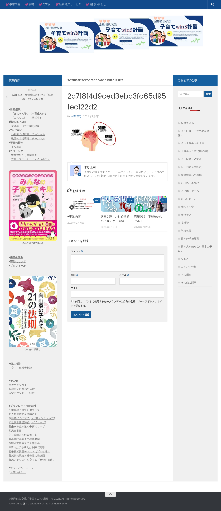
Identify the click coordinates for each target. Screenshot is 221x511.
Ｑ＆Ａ (185, 258)
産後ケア (186, 215)
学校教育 (186, 230)
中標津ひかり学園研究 (24, 155)
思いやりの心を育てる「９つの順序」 (33, 460)
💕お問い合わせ (96, 4)
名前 (75, 275)
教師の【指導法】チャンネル (28, 138)
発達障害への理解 (191, 175)
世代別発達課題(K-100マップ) (28, 422)
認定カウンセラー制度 (22, 393)
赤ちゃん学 (187, 207)
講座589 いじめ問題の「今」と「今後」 (115, 218)
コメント (77, 251)
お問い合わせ (18, 472)
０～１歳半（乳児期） (194, 143)
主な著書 (16, 147)
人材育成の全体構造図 (24, 414)
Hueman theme (58, 503)
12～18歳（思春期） (192, 167)
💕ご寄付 (45, 4)
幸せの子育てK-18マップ (25, 410)
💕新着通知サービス (68, 4)
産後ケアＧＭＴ (18, 384)
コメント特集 (188, 266)
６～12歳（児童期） (192, 159)
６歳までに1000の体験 (22, 389)
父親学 (185, 222)
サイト (74, 287)
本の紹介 (186, 274)
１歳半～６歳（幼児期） (195, 151)
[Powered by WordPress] (24, 504)
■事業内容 (74, 216)
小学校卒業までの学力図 (25, 439)
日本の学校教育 (190, 238)
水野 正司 (76, 116)
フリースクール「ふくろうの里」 (30, 159)
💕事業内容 (13, 4)
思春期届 (16, 430)
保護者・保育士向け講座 (25, 126)
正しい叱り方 (188, 199)
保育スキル (187, 123)
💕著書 (29, 4)
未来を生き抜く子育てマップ (28, 426)
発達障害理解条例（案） (25, 435)
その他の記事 (188, 282)
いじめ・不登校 (190, 183)
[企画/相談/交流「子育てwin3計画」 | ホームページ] (106, 35)
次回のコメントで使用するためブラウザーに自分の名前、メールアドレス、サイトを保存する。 (116, 303)
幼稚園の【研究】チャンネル (28, 134)
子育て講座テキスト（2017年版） (30, 451)
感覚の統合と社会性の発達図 (28, 455)
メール (124, 275)
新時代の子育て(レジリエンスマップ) (33, 418)
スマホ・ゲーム (190, 191)
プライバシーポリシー (23, 468)
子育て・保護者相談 (20, 368)
